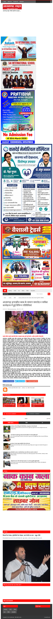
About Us (10, 1)
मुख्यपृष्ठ (26, 418)
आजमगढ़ (19, 309)
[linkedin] (45, 1)
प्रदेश (15, 290)
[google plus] (48, 1)
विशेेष (8, 612)
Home (5, 1)
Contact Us (15, 1)
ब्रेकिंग (22, 309)
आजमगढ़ (10, 290)
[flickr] (43, 1)
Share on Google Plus (33, 381)
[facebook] (37, 1)
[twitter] (40, 1)
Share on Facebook (9, 381)
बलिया (23, 290)
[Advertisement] (28, 25)
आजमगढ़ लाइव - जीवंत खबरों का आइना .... (16, 617)
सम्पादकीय (33, 290)
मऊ (19, 290)
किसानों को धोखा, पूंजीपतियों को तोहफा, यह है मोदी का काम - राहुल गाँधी (21, 535)
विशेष (27, 290)
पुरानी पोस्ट (48, 418)
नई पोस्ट (4, 418)
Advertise (22, 1)
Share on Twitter (21, 381)
